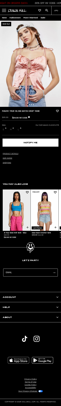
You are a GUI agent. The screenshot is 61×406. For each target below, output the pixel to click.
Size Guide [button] (7, 158)
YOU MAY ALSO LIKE (15, 184)
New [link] (4, 18)
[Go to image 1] (27, 104)
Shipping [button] (7, 163)
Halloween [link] (15, 18)
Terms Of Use (30, 382)
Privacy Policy (30, 379)
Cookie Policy (30, 385)
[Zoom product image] (30, 64)
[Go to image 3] (31, 104)
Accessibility (30, 388)
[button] (4, 10)
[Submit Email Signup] (54, 272)
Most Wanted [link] (30, 18)
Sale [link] (43, 18)
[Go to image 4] (33, 104)
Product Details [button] (10, 154)
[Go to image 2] (29, 104)
